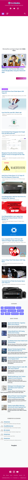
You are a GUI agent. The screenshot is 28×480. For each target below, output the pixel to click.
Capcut (18, 307)
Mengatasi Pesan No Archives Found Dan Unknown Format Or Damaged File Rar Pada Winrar (13, 154)
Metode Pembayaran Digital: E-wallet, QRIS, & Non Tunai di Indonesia (17, 367)
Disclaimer (20, 475)
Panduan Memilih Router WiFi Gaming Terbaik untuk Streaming (16, 332)
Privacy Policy (16, 475)
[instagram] (17, 8)
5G (2, 307)
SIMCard (7, 313)
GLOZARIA (11, 477)
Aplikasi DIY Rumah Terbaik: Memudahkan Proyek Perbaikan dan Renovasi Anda (17, 396)
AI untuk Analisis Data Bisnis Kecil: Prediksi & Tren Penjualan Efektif (17, 358)
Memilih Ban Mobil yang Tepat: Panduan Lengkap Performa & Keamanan (17, 377)
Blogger (18, 477)
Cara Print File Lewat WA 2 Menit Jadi (11, 112)
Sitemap (7, 475)
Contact (11, 475)
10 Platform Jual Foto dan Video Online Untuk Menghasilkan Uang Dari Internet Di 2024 (13, 70)
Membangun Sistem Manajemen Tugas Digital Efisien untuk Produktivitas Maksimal (16, 387)
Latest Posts (3, 414)
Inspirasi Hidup (11, 310)
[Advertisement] (14, 32)
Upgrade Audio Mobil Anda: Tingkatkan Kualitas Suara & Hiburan (16, 323)
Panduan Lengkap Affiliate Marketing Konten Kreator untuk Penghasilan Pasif (17, 406)
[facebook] (10, 8)
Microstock (20, 310)
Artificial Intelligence (10, 307)
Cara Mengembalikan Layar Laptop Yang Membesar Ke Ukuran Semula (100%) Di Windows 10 (12, 218)
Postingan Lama (21, 78)
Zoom (21, 313)
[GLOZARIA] (14, 3)
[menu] (7, 13)
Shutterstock (15, 313)
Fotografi (3, 310)
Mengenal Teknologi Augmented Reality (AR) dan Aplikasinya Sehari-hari (17, 350)
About (4, 475)
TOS (24, 475)
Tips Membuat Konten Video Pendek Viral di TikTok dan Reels (17, 341)
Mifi (2, 313)
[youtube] (14, 8)
